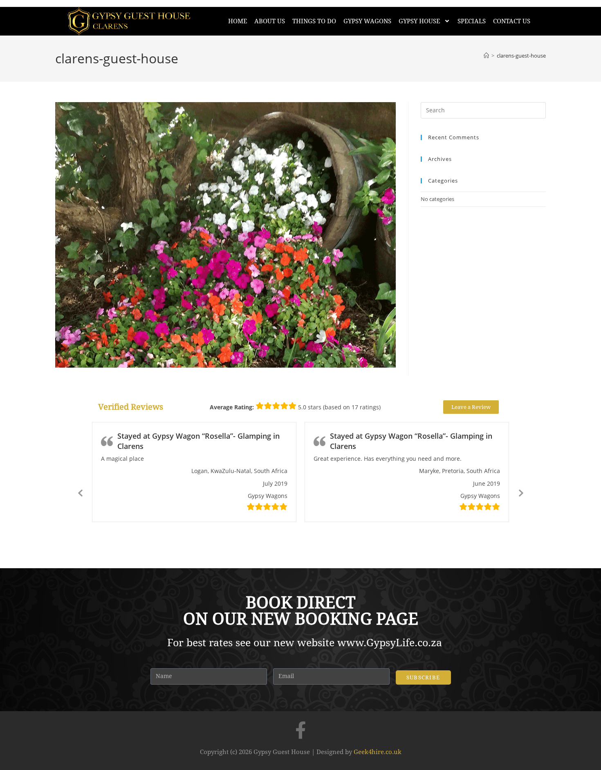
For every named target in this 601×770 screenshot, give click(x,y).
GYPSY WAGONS (367, 21)
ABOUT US (269, 21)
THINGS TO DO (314, 21)
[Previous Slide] (80, 492)
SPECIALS (471, 21)
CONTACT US (511, 21)
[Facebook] (300, 730)
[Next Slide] (520, 492)
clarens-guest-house (521, 55)
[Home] (486, 55)
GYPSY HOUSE (419, 21)
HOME (237, 21)
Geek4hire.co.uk (377, 752)
